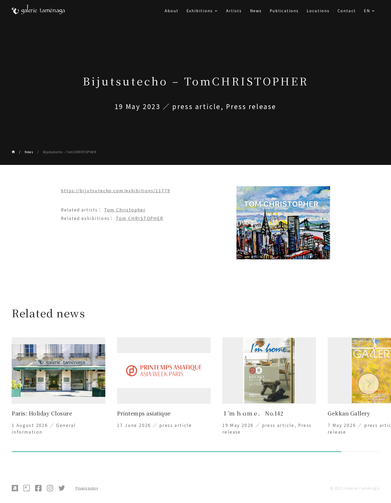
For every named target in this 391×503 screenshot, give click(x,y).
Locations (318, 10)
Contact (347, 10)
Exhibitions (199, 10)
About (171, 10)
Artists (234, 10)
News (256, 10)
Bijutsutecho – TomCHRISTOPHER (69, 151)
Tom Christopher (124, 209)
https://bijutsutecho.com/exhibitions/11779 (115, 190)
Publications (284, 10)
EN (367, 10)
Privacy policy (87, 488)
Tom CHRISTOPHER (139, 218)
